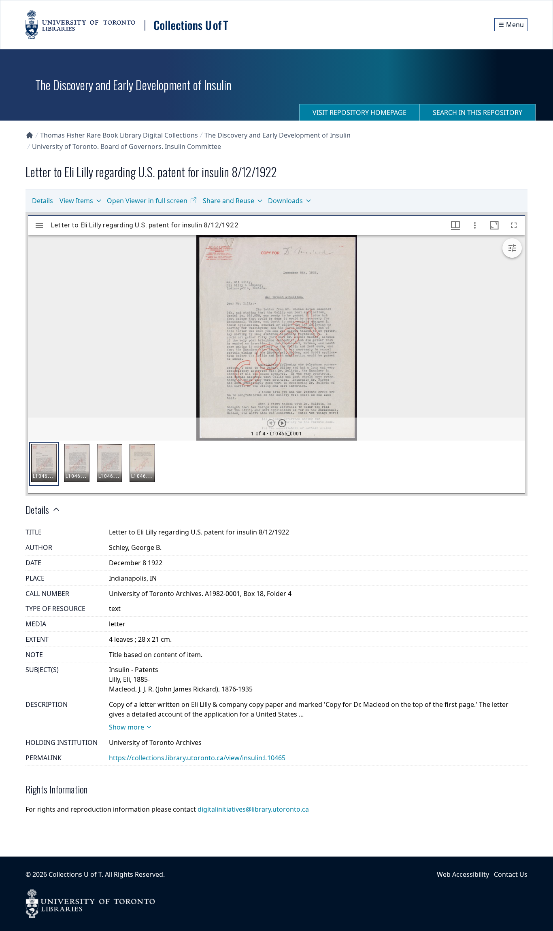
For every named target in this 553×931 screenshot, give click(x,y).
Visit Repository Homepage (359, 112)
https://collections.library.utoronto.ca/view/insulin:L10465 (197, 757)
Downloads (285, 200)
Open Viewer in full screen (147, 200)
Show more (126, 727)
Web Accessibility (463, 874)
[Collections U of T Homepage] (30, 135)
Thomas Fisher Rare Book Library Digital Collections (119, 135)
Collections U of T (75, 874)
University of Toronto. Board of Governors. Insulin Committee (126, 146)
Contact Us (510, 874)
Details (42, 200)
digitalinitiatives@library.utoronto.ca (253, 809)
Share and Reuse (228, 200)
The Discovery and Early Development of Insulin (277, 135)
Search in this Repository (477, 112)
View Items (76, 200)
